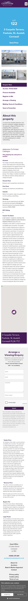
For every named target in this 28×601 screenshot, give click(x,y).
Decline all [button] (20, 594)
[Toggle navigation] (26, 3)
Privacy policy (14, 574)
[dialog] (14, 591)
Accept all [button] (7, 594)
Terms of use (14, 579)
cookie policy (21, 591)
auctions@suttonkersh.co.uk (14, 558)
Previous (4, 58)
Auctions (14, 565)
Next (24, 58)
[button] (14, 598)
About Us (14, 563)
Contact (14, 570)
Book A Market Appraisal (14, 567)
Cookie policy (14, 577)
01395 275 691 (14, 556)
